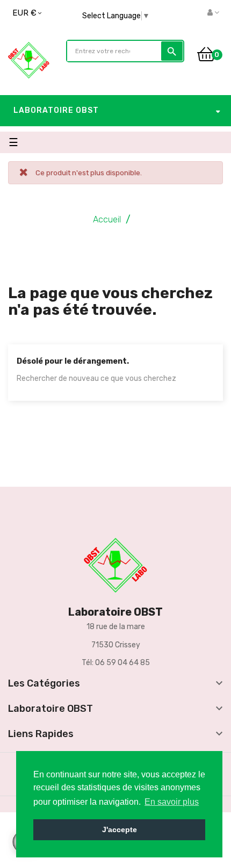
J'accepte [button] (119, 829)
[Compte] (213, 13)
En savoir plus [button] (172, 801)
